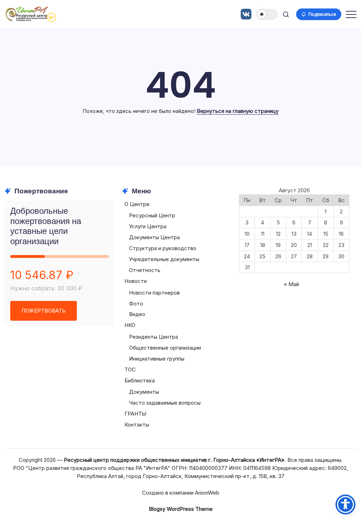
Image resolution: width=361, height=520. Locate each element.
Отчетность (144, 270)
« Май (291, 284)
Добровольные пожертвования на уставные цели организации (45, 226)
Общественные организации (165, 347)
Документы (144, 391)
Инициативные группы (156, 358)
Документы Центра (154, 237)
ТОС (130, 369)
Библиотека (139, 380)
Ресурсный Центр (152, 215)
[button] (267, 14)
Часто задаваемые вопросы (165, 402)
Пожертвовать (44, 310)
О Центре (136, 204)
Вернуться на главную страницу (238, 111)
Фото (136, 303)
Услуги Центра (147, 226)
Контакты (136, 424)
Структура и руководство (162, 248)
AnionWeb (207, 492)
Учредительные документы (164, 259)
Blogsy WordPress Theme (181, 509)
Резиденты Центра (153, 336)
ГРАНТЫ (135, 413)
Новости (135, 281)
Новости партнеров (154, 292)
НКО (129, 325)
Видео (137, 314)
